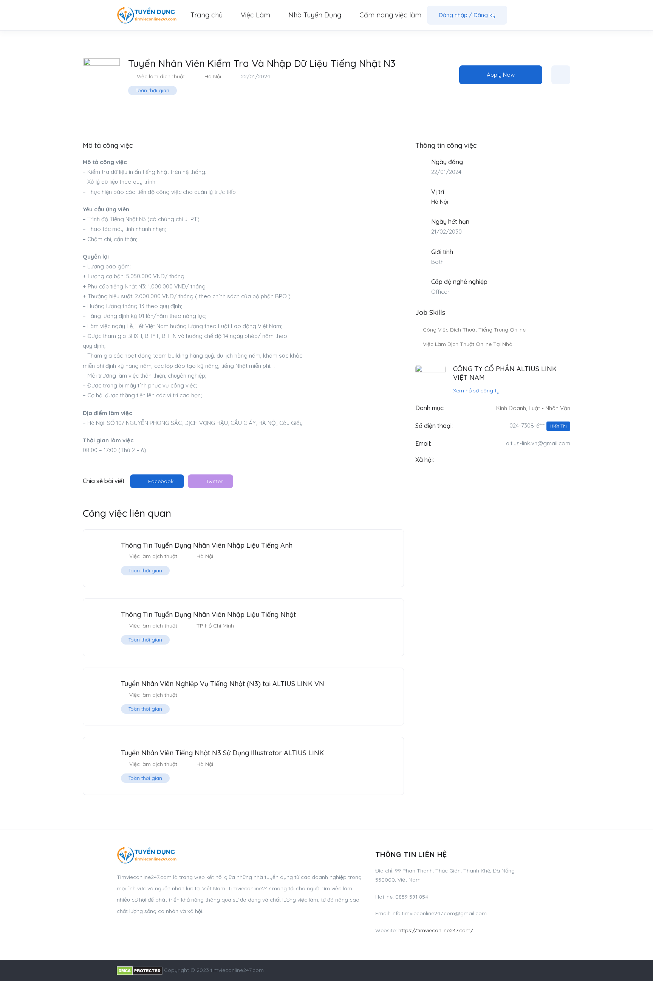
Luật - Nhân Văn (549, 408)
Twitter (213, 481)
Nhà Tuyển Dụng (314, 15)
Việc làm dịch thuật (161, 76)
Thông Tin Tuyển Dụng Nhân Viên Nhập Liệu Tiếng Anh (206, 545)
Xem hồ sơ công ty (476, 390)
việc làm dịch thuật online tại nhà (467, 344)
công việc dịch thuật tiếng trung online (474, 329)
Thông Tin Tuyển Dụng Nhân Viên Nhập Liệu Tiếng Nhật (208, 614)
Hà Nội (212, 76)
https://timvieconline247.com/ (435, 930)
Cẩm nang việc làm (390, 15)
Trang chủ (206, 15)
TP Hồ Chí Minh (215, 625)
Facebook (160, 481)
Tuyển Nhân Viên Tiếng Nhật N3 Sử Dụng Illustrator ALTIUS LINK (222, 753)
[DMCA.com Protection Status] (139, 970)
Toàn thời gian (152, 90)
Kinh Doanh (511, 408)
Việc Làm (255, 15)
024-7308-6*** (537, 425)
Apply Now (501, 74)
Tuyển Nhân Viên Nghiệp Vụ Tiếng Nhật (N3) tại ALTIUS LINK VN (222, 683)
